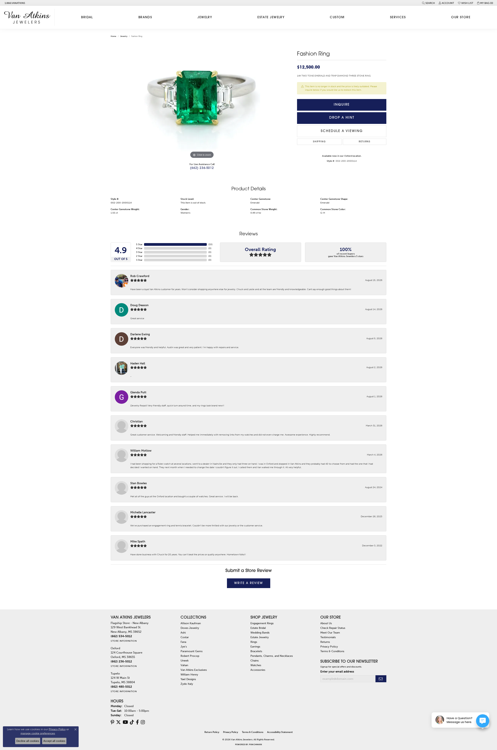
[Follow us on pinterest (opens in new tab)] (112, 722)
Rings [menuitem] (253, 642)
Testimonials (328, 637)
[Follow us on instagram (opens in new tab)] (143, 722)
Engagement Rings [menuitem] (262, 623)
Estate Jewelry (270, 17)
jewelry (123, 36)
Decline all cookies (27, 740)
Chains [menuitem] (254, 660)
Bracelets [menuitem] (256, 651)
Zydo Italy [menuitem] (187, 684)
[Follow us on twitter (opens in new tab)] (118, 722)
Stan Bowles (138, 483)
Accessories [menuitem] (257, 670)
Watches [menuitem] (255, 665)
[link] (14, 3)
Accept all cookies (54, 740)
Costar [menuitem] (185, 637)
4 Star (139, 248)
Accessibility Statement (280, 732)
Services (398, 17)
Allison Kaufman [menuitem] (191, 623)
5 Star (139, 244)
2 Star (139, 256)
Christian (136, 421)
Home (113, 36)
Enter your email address (337, 671)
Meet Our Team (330, 632)
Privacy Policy (329, 646)
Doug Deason (139, 305)
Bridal (87, 17)
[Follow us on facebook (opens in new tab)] (137, 722)
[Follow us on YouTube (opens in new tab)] (125, 722)
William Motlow (140, 450)
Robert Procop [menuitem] (190, 656)
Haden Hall (137, 363)
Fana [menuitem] (183, 642)
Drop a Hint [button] (341, 117)
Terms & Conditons (332, 651)
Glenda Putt (138, 392)
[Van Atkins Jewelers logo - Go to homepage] (28, 17)
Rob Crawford (139, 276)
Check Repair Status (332, 628)
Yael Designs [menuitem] (188, 679)
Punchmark (255, 744)
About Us (326, 623)
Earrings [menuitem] (255, 646)
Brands (145, 17)
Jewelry (204, 17)
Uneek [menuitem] (185, 660)
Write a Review (248, 583)
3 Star (139, 252)
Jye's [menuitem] (184, 646)
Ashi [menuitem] (183, 632)
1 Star (139, 260)
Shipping (319, 142)
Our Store (460, 17)
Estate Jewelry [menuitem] (259, 637)
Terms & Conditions (252, 732)
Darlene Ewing (140, 334)
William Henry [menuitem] (189, 674)
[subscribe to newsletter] (380, 678)
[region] (202, 101)
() (210, 244)
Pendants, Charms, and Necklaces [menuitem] (271, 656)
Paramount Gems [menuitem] (191, 651)
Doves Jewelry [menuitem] (190, 628)
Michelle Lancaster (143, 512)
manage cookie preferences (38, 733)
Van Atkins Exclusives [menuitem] (194, 670)
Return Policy (211, 732)
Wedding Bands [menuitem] (259, 632)
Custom (337, 17)
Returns (364, 142)
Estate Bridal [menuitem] (258, 628)
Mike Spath (137, 541)
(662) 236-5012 (202, 168)
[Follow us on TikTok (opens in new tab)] (132, 722)
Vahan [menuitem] (184, 665)
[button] (428, 3)
